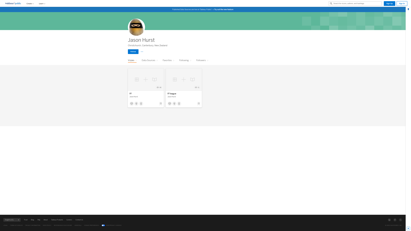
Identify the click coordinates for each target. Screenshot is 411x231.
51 (198, 87)
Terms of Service (16, 225)
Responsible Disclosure (63, 225)
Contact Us (79, 220)
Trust (26, 220)
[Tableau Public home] (13, 3)
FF (131, 94)
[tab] (408, 9)
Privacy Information (32, 225)
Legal (5, 225)
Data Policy (47, 225)
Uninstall (78, 225)
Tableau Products (57, 220)
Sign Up (389, 3)
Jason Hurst (134, 97)
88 (160, 87)
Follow (133, 51)
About (46, 220)
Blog (32, 220)
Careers (69, 220)
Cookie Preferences (91, 225)
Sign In (402, 3)
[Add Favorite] (160, 104)
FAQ (38, 220)
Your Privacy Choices (114, 225)
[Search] (330, 3)
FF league (172, 94)
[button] (389, 220)
